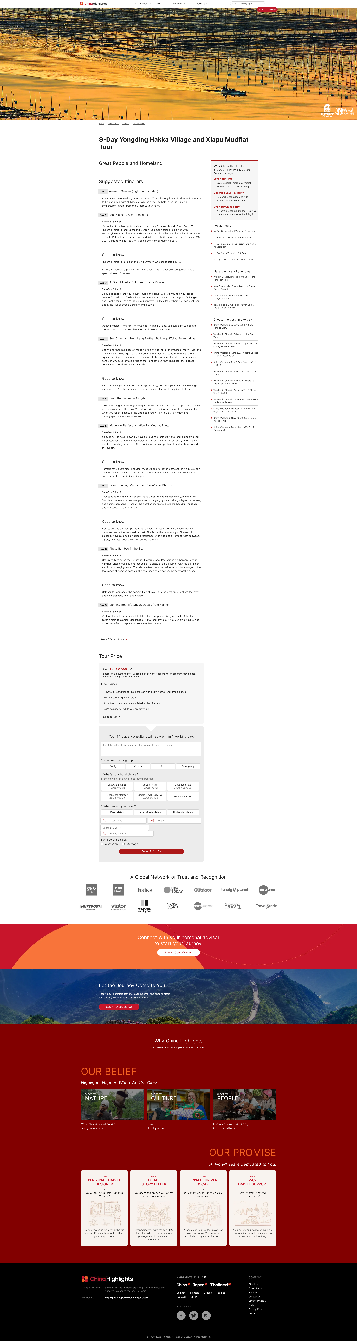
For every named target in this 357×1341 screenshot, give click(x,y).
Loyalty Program (257, 1300)
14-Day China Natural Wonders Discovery (234, 231)
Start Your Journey (267, 9)
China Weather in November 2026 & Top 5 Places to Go (234, 419)
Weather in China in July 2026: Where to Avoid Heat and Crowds (233, 382)
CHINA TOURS (142, 4)
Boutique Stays (183, 786)
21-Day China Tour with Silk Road (230, 253)
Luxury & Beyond (117, 786)
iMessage (132, 844)
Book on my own (183, 796)
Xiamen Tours (139, 123)
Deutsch (181, 1292)
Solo (163, 766)
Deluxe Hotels (150, 786)
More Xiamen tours (112, 639)
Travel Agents (256, 1288)
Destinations (113, 123)
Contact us (254, 1296)
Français (194, 1292)
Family (113, 766)
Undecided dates (183, 812)
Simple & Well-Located (150, 796)
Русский (181, 1296)
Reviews (253, 1292)
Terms (252, 1313)
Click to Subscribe (119, 1006)
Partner (252, 1305)
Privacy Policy (256, 1309)
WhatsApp (111, 844)
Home (101, 123)
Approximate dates (150, 812)
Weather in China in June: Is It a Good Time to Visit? (235, 373)
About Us (200, 4)
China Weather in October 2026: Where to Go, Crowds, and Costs (234, 410)
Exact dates (117, 812)
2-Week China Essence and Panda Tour (233, 237)
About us (253, 1284)
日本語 (194, 1296)
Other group (188, 766)
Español (208, 1292)
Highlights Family (190, 1277)
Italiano (221, 1292)
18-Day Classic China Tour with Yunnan (233, 259)
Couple (138, 766)
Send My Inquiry (151, 851)
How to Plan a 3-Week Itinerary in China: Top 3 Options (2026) (233, 306)
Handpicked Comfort (117, 796)
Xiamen (125, 123)
